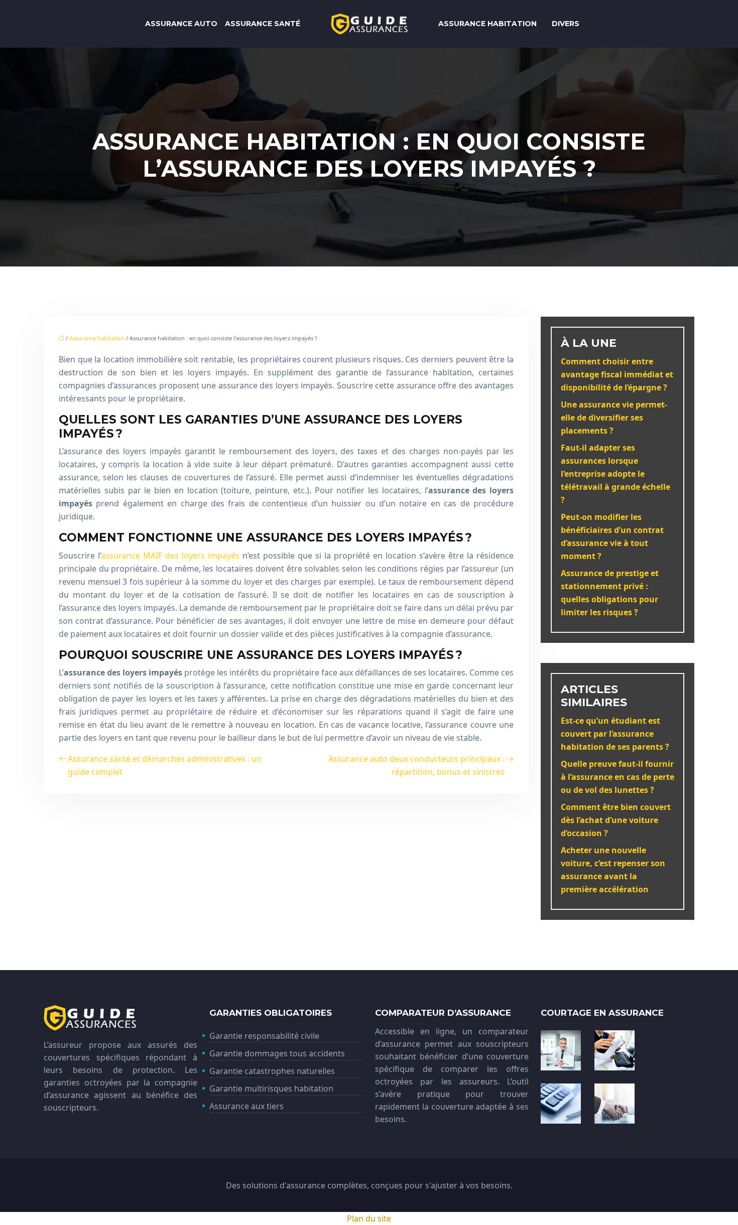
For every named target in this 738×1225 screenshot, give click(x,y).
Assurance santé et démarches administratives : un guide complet (165, 765)
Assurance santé (262, 23)
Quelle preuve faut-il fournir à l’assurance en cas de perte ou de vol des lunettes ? (617, 776)
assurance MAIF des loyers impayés (170, 555)
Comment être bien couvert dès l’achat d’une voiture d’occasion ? (616, 820)
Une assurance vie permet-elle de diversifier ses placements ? (614, 417)
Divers (565, 23)
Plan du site (369, 1218)
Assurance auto (181, 23)
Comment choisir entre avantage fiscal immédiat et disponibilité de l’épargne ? (617, 374)
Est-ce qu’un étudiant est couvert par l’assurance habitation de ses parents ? (615, 733)
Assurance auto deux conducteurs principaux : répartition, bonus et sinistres (416, 765)
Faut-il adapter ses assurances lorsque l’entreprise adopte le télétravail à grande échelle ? (615, 473)
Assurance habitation (487, 23)
